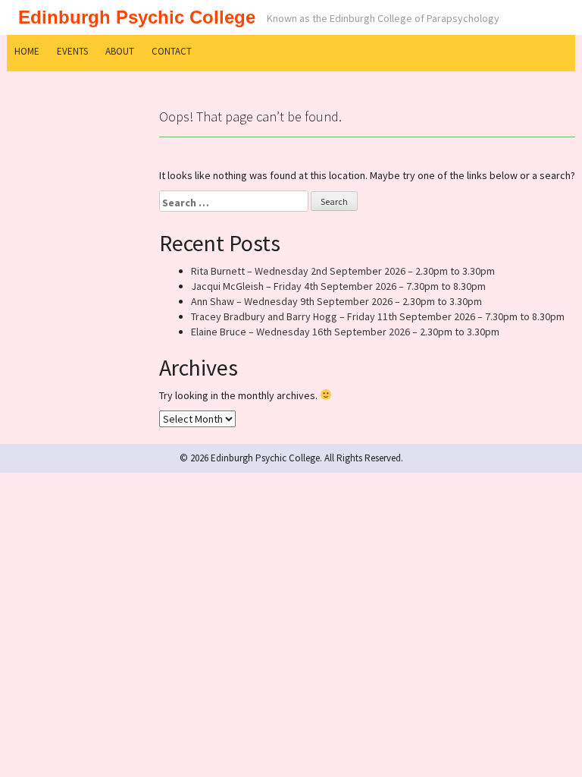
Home (26, 51)
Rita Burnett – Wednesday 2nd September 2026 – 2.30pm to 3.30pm (343, 271)
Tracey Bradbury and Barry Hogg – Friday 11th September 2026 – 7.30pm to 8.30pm (378, 316)
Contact (172, 51)
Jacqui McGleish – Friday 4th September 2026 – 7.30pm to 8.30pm (338, 286)
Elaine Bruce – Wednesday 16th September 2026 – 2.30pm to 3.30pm (345, 331)
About (119, 51)
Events (72, 51)
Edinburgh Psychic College (136, 17)
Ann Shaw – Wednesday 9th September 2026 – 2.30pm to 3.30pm (336, 301)
